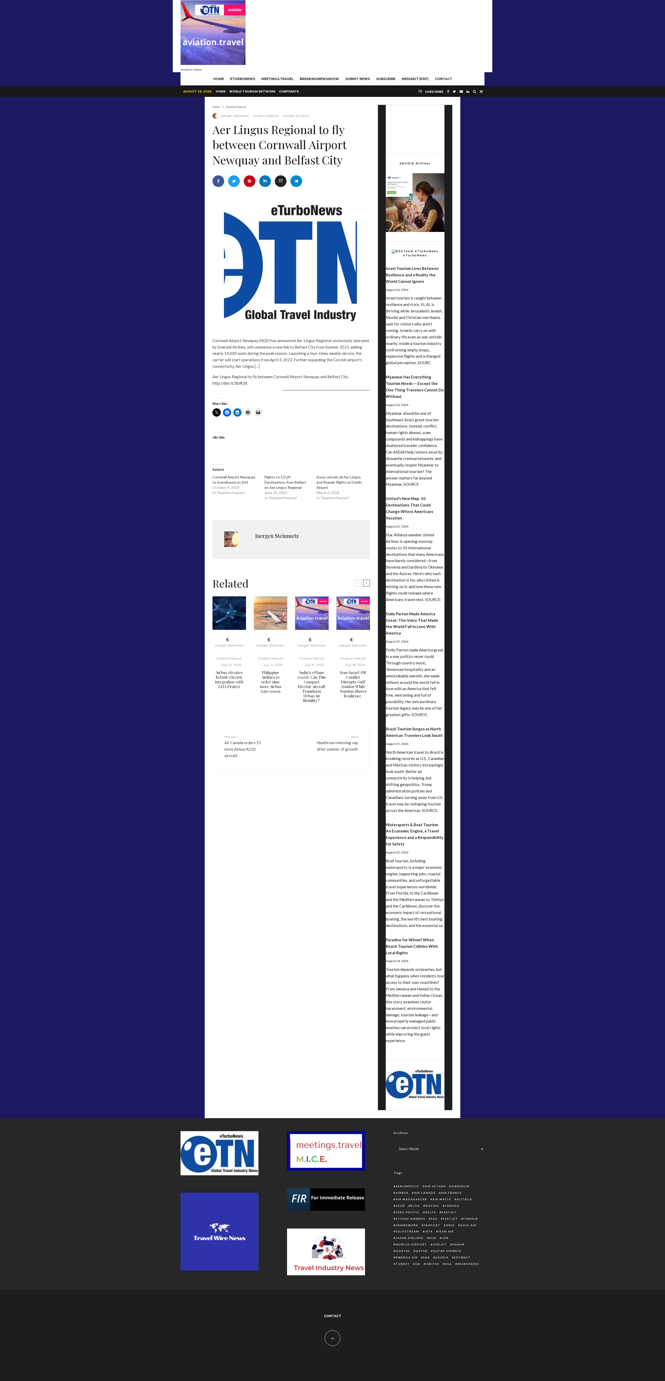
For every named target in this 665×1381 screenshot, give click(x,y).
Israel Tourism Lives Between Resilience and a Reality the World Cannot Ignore (412, 275)
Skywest (462, 1257)
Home (221, 91)
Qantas (403, 1250)
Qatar (422, 1250)
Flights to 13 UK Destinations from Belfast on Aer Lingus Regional (285, 482)
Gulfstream (407, 1231)
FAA (434, 1218)
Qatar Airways (447, 1250)
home (218, 79)
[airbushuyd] (229, 613)
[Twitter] (454, 91)
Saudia (442, 1257)
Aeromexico (407, 1186)
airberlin (460, 1186)
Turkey (403, 1263)
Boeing (432, 1205)
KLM (432, 1237)
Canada (452, 1205)
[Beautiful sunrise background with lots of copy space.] (270, 613)
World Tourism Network (252, 91)
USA (448, 1263)
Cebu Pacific (408, 1212)
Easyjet (449, 1212)
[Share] (218, 181)
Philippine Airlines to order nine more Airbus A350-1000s (270, 681)
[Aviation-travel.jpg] (312, 613)
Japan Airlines (410, 1237)
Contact (443, 79)
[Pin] (249, 181)
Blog (415, 1205)
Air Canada (425, 1192)
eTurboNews (242, 79)
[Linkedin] (468, 91)
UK (417, 1263)
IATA (429, 1231)
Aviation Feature (265, 116)
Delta (430, 1212)
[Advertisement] (389, 34)
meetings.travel (277, 79)
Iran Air (446, 1231)
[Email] (281, 181)
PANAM (458, 1244)
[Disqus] (291, 855)
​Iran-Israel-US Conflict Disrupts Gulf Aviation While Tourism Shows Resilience (353, 684)
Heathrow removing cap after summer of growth (337, 743)
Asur (400, 1205)
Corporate (289, 91)
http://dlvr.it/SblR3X (230, 383)
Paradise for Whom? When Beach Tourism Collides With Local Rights (412, 946)
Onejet (440, 1244)
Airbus (402, 1192)
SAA (426, 1257)
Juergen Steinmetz (234, 116)
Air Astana (435, 1186)
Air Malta (442, 1199)
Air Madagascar (411, 1199)
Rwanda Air (407, 1257)
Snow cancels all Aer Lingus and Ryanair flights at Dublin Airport (339, 482)
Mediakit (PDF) (415, 79)
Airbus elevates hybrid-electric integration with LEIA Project (229, 679)
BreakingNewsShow (319, 79)
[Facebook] (448, 91)
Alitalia (464, 1199)
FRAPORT (432, 1225)
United (433, 1263)
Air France (451, 1192)
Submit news (357, 79)
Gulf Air (468, 1225)
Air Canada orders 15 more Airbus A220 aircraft (242, 746)
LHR (445, 1237)
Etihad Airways (410, 1218)
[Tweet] (234, 181)
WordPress (468, 1263)
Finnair (470, 1218)
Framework (407, 1225)
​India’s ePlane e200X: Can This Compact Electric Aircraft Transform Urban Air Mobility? (312, 686)
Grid (450, 1225)
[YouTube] (461, 91)
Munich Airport (411, 1244)
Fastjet (450, 1218)
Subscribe (385, 79)
